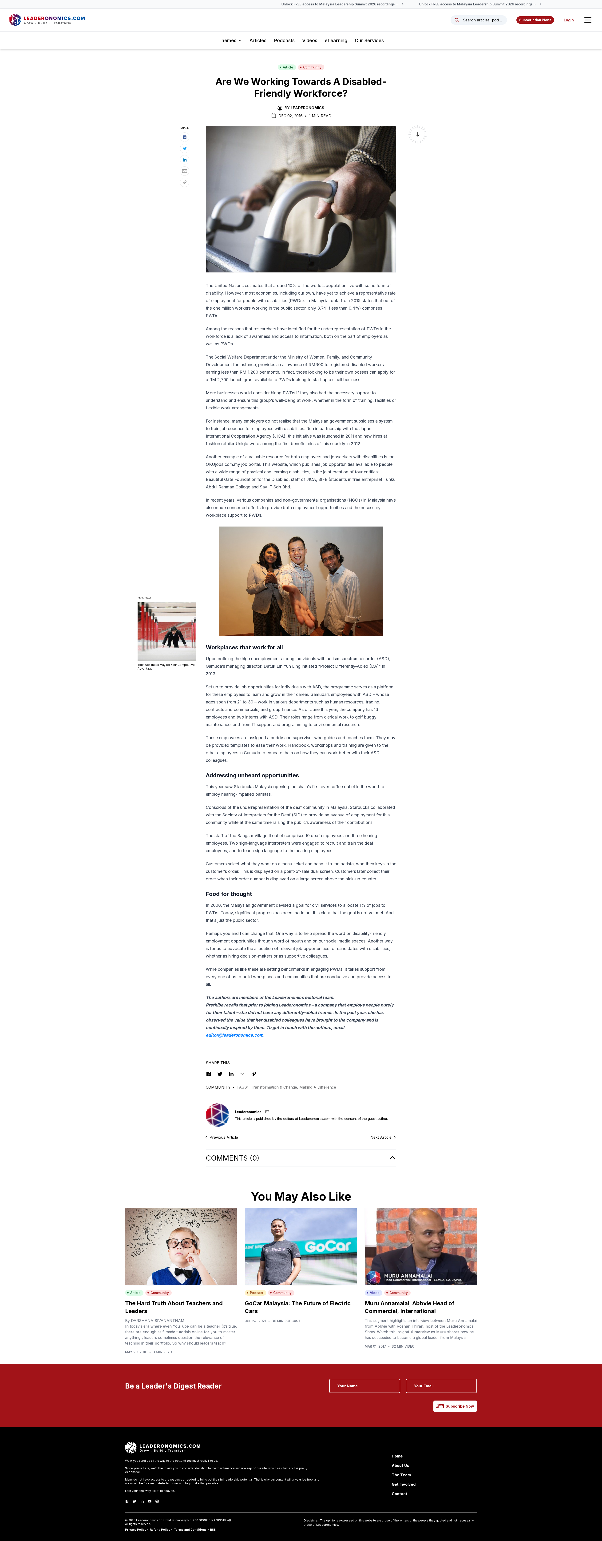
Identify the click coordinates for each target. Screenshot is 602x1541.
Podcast (256, 1293)
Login (569, 20)
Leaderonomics (307, 107)
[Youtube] (149, 1501)
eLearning (336, 40)
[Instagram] (157, 1501)
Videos (309, 40)
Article (288, 67)
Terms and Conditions (190, 1529)
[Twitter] (134, 1501)
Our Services (369, 40)
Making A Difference (317, 1087)
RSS (213, 1529)
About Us (400, 1465)
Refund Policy (160, 1529)
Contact (399, 1493)
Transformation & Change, (275, 1087)
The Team (401, 1475)
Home (397, 1456)
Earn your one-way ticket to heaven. (150, 1491)
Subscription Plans (535, 20)
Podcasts (284, 40)
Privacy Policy (135, 1529)
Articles (258, 40)
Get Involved (404, 1484)
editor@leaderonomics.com (234, 1035)
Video (375, 1293)
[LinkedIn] (142, 1501)
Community (312, 67)
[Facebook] (127, 1501)
